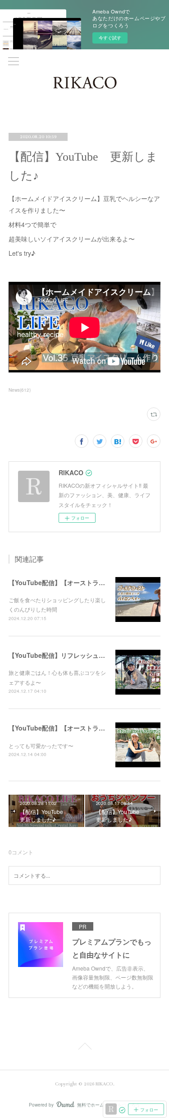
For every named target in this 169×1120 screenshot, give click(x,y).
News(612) (20, 390)
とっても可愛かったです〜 (41, 745)
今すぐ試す (110, 38)
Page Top (84, 1048)
